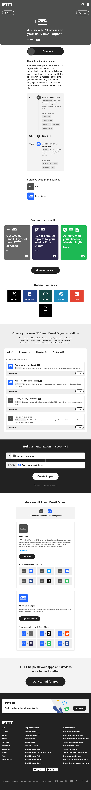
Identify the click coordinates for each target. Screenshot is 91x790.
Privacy (43, 781)
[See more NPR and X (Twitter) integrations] (45, 581)
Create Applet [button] (45, 476)
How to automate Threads (72, 756)
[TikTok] (81, 781)
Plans (4, 756)
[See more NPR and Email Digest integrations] (27, 571)
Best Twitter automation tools (73, 735)
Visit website (23, 550)
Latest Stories (69, 728)
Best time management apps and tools (76, 738)
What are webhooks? (70, 749)
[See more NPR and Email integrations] (63, 571)
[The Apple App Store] (39, 770)
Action (19, 368)
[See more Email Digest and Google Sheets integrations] (63, 643)
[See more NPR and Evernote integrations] (63, 581)
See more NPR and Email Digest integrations (45, 516)
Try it (79, 373)
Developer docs (7, 759)
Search (4, 752)
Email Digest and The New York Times (38, 752)
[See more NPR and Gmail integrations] (27, 581)
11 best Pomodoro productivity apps (75, 752)
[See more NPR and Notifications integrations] (45, 571)
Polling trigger (21, 419)
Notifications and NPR (32, 735)
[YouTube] (71, 781)
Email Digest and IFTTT (33, 749)
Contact (35, 781)
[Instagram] (66, 781)
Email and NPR (30, 738)
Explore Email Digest (30, 619)
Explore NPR (27, 556)
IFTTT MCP (5, 742)
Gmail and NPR (30, 742)
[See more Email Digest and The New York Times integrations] (45, 633)
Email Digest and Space (33, 759)
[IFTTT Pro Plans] (38, 40)
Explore (5, 728)
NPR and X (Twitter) (31, 745)
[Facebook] (56, 781)
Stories (4, 735)
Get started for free (45, 681)
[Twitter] (76, 781)
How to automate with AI (71, 731)
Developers (6, 781)
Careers (15, 781)
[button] (88, 4)
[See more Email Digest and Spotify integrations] (45, 643)
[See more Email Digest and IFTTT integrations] (27, 633)
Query (19, 402)
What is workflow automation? (73, 742)
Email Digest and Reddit (33, 756)
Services (5, 731)
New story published (51, 97)
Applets (4, 738)
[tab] (10, 352)
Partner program (25, 781)
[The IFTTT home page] (7, 4)
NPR (20, 540)
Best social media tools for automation (76, 763)
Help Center (6, 745)
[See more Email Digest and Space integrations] (27, 643)
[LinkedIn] (61, 781)
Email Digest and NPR (32, 731)
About (50, 781)
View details (13, 373)
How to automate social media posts (75, 759)
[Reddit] (86, 781)
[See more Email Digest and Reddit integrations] (63, 633)
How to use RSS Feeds (71, 745)
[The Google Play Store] (52, 770)
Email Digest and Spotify (33, 763)
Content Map (6, 749)
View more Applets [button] (45, 270)
